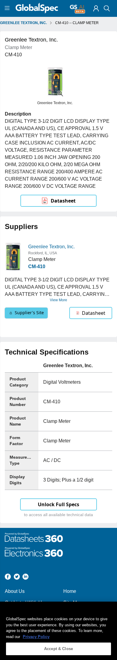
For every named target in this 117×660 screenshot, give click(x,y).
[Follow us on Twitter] (17, 578)
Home (69, 591)
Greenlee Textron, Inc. (51, 246)
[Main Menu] (8, 8)
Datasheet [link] (63, 200)
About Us (15, 591)
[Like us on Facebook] (8, 578)
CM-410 (36, 266)
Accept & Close (58, 648)
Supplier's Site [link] (29, 312)
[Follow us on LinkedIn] (25, 578)
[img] (96, 8)
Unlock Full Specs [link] (58, 504)
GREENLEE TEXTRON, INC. (23, 23)
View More (58, 300)
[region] (58, 631)
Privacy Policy (36, 636)
